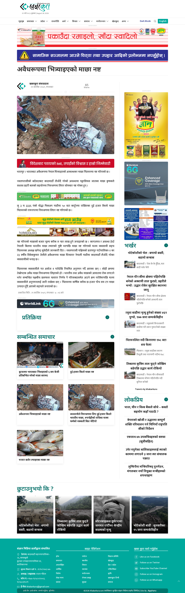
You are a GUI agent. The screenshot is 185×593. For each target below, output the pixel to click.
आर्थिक (58, 569)
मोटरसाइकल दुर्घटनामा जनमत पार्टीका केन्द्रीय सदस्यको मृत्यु (108, 525)
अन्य (124, 21)
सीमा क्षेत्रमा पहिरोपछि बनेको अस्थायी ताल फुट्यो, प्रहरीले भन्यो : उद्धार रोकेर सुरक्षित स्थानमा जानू (146, 283)
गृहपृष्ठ (21, 21)
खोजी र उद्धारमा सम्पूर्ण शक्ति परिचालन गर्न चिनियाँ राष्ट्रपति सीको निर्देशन (146, 424)
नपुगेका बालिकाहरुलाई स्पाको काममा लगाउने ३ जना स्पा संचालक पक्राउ (146, 453)
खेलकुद (115, 21)
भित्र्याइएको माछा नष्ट (34, 414)
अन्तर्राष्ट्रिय (60, 564)
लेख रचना (60, 577)
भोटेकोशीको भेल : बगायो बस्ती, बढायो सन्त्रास (34, 527)
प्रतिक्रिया (31, 317)
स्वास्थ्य (84, 569)
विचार (74, 21)
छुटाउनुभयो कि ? (35, 488)
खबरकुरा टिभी (113, 577)
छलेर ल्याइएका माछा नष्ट (34, 459)
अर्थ (64, 21)
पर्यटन (84, 556)
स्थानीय (85, 560)
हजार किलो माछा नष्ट (82, 371)
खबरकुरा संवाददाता (39, 83)
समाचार (30, 21)
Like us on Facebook (149, 556)
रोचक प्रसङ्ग (86, 577)
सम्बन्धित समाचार (36, 336)
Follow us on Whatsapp (151, 580)
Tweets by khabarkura (146, 389)
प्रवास (58, 582)
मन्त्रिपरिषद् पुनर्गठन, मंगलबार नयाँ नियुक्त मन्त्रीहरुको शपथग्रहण (146, 470)
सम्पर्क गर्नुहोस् (43, 590)
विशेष (58, 573)
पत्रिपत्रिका (112, 569)
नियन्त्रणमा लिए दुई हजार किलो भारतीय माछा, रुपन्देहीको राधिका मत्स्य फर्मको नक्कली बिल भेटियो (90, 417)
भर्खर (130, 245)
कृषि (110, 573)
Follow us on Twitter (150, 562)
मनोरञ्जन (100, 21)
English (162, 21)
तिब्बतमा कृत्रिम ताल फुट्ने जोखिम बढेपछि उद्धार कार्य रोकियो (73, 525)
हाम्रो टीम (26, 590)
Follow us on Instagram (151, 574)
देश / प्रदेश (112, 564)
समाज (87, 21)
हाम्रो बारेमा (33, 590)
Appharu (152, 590)
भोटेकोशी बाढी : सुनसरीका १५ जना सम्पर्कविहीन (149, 527)
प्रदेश (43, 21)
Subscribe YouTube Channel (153, 568)
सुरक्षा (84, 582)
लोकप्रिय (133, 399)
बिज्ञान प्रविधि (113, 556)
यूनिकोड (51, 590)
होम (57, 556)
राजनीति (55, 21)
